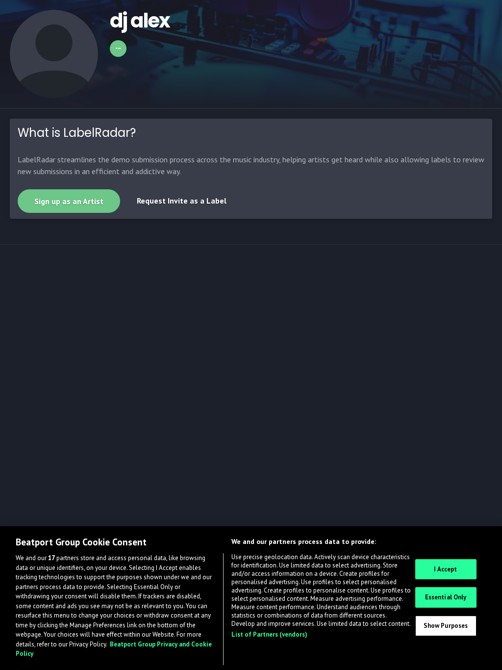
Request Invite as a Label (181, 201)
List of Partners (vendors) (269, 634)
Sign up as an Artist (68, 201)
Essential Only (446, 597)
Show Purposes (446, 625)
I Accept (445, 569)
